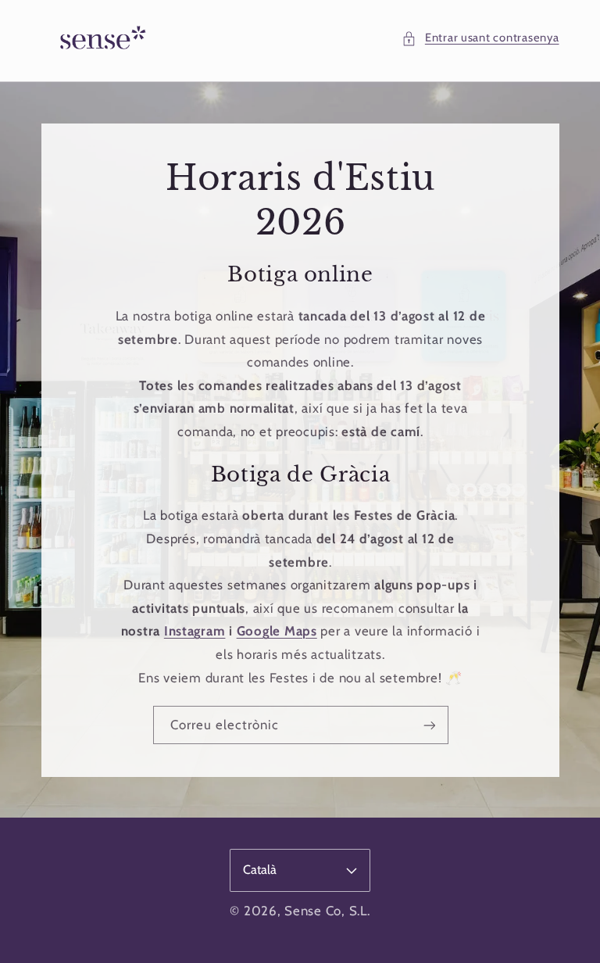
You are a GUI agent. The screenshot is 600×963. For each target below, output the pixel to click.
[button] (480, 38)
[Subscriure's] (429, 725)
